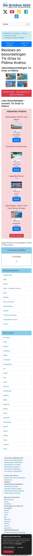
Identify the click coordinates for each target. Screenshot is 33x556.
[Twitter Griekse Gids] (5, 12)
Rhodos (6, 523)
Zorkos (5, 324)
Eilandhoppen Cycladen (12, 464)
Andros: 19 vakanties (9, 44)
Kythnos (6, 395)
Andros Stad (7, 275)
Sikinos (5, 435)
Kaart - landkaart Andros (12, 288)
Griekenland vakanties (12, 467)
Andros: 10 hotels (24, 44)
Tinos (5, 449)
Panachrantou (8, 306)
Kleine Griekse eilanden (12, 493)
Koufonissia (7, 391)
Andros (23, 33)
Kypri (5, 293)
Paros (5, 413)
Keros (5, 382)
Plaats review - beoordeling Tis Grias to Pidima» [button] (16, 93)
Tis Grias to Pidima (9, 35)
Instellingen (20, 547)
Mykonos (6, 404)
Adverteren (8, 480)
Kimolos (6, 386)
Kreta (6, 515)
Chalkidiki (7, 504)
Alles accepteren (8, 551)
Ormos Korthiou (8, 302)
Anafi (5, 342)
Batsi (5, 279)
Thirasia (6, 444)
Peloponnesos (9, 499)
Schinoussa (7, 422)
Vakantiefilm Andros (10, 319)
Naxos (5, 409)
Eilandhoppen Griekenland (13, 462)
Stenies (5, 311)
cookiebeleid (18, 543)
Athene (6, 510)
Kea (4, 377)
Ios (4, 369)
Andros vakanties (17, 236)
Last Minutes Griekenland (13, 471)
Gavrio (5, 284)
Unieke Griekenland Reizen (13, 460)
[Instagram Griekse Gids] (19, 12)
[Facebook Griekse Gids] (26, 12)
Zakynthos (7, 528)
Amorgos (6, 337)
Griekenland (7, 33)
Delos (5, 355)
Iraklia (5, 373)
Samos (6, 526)
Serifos (5, 426)
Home (5, 24)
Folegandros (7, 364)
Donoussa (6, 360)
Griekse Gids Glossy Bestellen (14, 478)
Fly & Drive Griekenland (12, 469)
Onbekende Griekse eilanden (14, 491)
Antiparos (6, 351)
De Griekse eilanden (11, 486)
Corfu (6, 513)
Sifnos (5, 431)
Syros (5, 440)
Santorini (6, 418)
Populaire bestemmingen (12, 489)
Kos (5, 517)
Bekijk (16, 140)
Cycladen (16, 33)
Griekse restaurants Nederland (14, 532)
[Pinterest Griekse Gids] (16, 16)
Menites (6, 297)
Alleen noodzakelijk (9, 547)
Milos (5, 400)
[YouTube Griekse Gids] (12, 12)
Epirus (6, 502)
